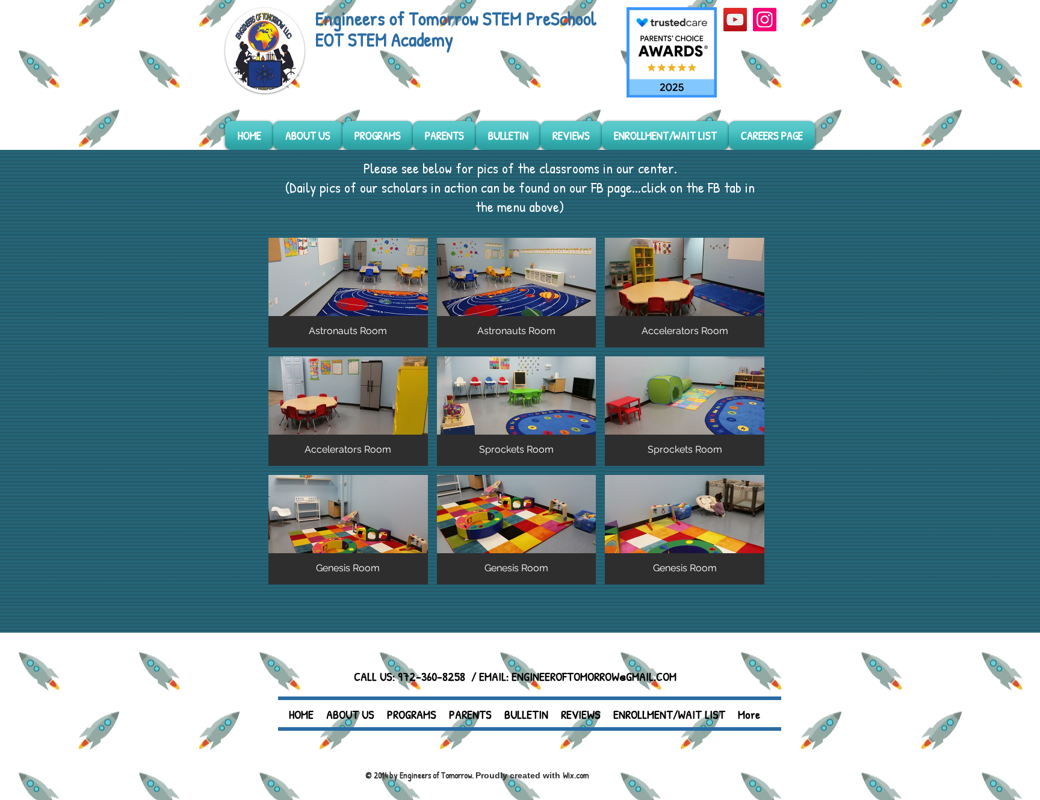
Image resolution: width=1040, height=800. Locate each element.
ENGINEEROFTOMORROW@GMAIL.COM (594, 676)
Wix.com (576, 775)
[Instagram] (764, 19)
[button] (348, 292)
